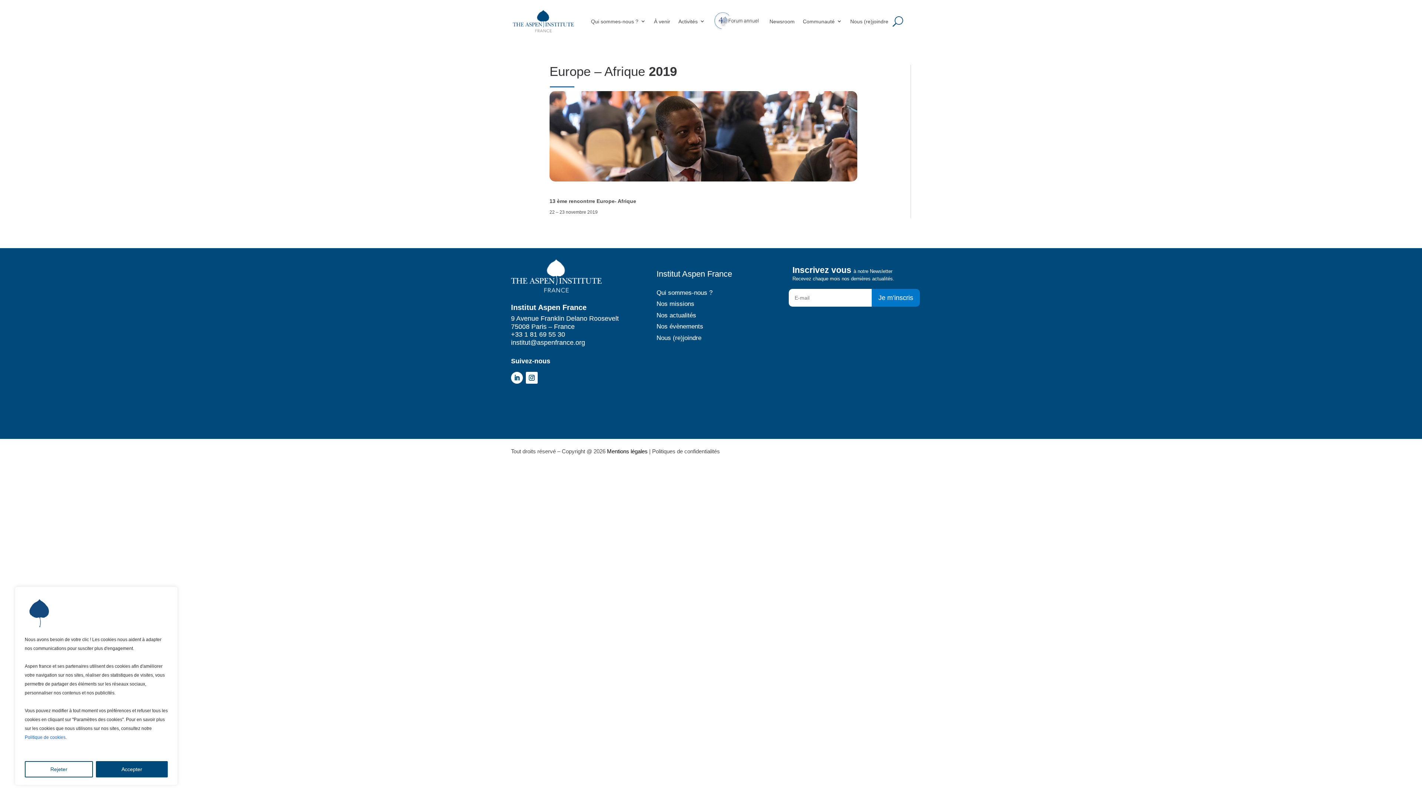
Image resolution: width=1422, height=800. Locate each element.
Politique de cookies (45, 737)
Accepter (131, 769)
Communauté (819, 21)
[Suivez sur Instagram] (532, 378)
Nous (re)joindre (869, 21)
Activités (688, 21)
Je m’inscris (895, 297)
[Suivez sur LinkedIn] (517, 378)
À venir (662, 21)
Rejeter (58, 769)
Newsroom (782, 21)
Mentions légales (627, 451)
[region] (96, 686)
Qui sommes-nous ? (614, 21)
